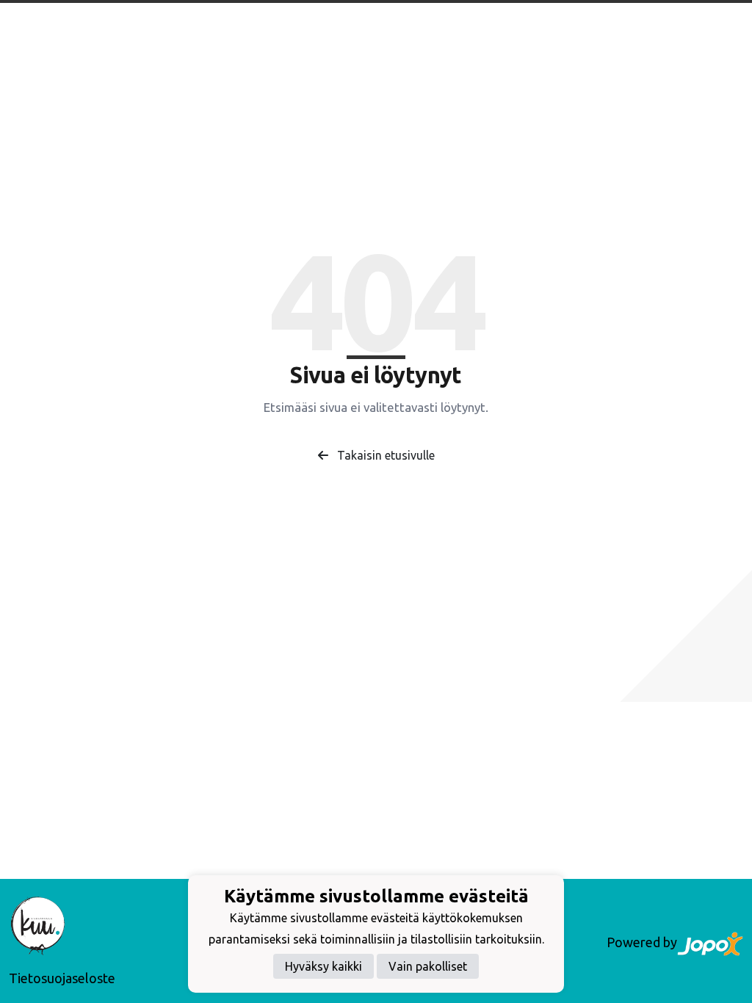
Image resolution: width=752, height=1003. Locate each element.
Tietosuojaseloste (62, 978)
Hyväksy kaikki (323, 966)
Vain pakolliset (427, 966)
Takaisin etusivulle (384, 455)
